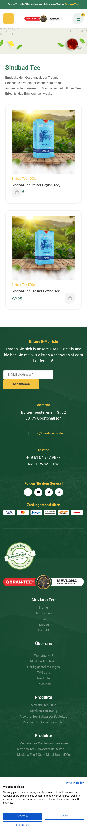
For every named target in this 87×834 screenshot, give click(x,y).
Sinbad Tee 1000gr (24, 179)
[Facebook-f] (28, 492)
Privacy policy (75, 782)
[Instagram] (59, 492)
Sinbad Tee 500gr (24, 285)
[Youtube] (38, 492)
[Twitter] (49, 492)
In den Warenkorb (17, 192)
